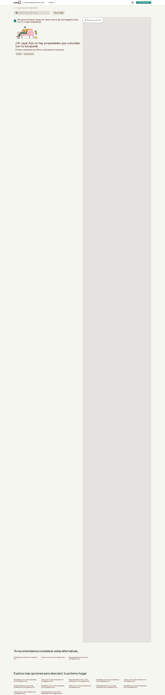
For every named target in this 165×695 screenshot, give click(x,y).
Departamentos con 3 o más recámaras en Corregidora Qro (106, 686)
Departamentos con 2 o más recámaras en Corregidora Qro (24, 686)
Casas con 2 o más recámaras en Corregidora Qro (135, 680)
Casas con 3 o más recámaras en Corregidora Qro (80, 686)
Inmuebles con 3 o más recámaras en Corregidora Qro (52, 686)
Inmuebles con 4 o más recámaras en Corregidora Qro (135, 686)
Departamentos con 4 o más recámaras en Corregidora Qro (51, 692)
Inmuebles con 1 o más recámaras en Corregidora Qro (25, 680)
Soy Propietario (143, 2)
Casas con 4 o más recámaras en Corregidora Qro (25, 692)
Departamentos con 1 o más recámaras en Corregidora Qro (79, 680)
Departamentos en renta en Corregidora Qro (78, 658)
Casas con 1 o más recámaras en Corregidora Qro (52, 680)
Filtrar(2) (57, 13)
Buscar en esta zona (94, 20)
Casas (18, 54)
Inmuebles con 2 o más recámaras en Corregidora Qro (107, 680)
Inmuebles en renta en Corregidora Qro (25, 658)
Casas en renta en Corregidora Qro (53, 657)
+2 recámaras (28, 54)
